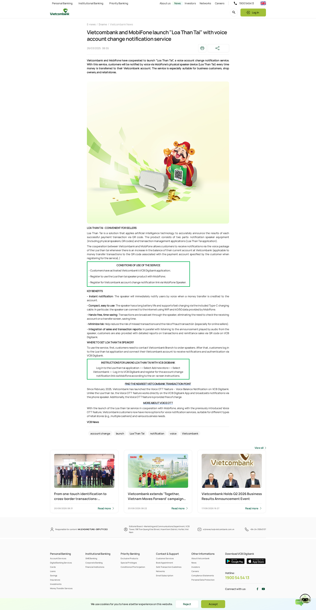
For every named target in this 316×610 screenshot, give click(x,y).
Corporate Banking (94, 562)
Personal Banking (62, 3)
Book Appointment (164, 562)
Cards (53, 567)
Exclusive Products (129, 558)
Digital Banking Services (61, 562)
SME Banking (91, 558)
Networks (205, 3)
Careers (219, 3)
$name (103, 24)
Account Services (58, 558)
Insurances (55, 579)
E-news (91, 24)
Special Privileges (129, 562)
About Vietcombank (200, 558)
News (177, 3)
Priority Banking (118, 3)
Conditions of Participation (133, 567)
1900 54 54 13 (237, 577)
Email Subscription (164, 575)
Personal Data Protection (202, 579)
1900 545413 (246, 3)
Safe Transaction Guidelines (168, 567)
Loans (52, 571)
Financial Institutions (94, 567)
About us (165, 3)
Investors (190, 3)
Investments (55, 584)
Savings (53, 575)
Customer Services (164, 558)
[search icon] (234, 12)
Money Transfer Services (61, 588)
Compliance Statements (202, 575)
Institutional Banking (91, 3)
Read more (104, 508)
